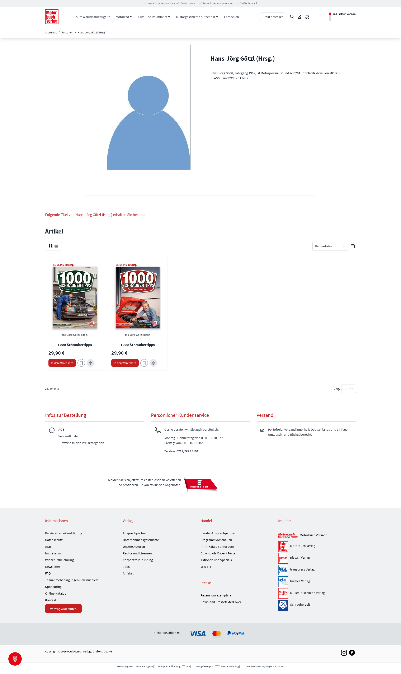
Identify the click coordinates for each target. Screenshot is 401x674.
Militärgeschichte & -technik (195, 17)
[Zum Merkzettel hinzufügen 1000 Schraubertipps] (81, 363)
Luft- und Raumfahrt (152, 17)
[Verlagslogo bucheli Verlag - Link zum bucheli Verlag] (283, 581)
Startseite (51, 32)
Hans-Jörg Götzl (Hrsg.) (74, 335)
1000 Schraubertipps (75, 344)
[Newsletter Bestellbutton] (200, 484)
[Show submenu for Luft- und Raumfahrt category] (169, 17)
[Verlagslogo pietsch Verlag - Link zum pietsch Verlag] (283, 558)
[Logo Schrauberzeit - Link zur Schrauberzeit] (283, 605)
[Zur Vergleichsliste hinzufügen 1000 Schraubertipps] (90, 363)
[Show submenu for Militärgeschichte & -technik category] (217, 17)
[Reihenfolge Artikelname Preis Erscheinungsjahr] (330, 246)
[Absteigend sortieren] (353, 246)
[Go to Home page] (51, 16)
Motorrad (122, 17)
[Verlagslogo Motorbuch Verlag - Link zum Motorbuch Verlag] (283, 546)
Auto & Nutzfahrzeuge (91, 17)
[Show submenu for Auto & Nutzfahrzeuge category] (109, 17)
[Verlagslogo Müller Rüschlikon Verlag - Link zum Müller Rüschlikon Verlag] (283, 593)
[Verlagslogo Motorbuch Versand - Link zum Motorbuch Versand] (288, 536)
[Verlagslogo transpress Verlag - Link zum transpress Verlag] (283, 570)
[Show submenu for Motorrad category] (131, 17)
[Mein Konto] (299, 16)
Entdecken (231, 17)
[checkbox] (50, 246)
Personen (67, 32)
